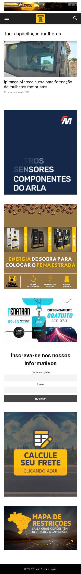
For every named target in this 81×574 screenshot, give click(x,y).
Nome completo (41, 372)
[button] (6, 18)
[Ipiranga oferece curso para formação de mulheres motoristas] (40, 59)
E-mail (40, 384)
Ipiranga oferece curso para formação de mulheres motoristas (38, 84)
